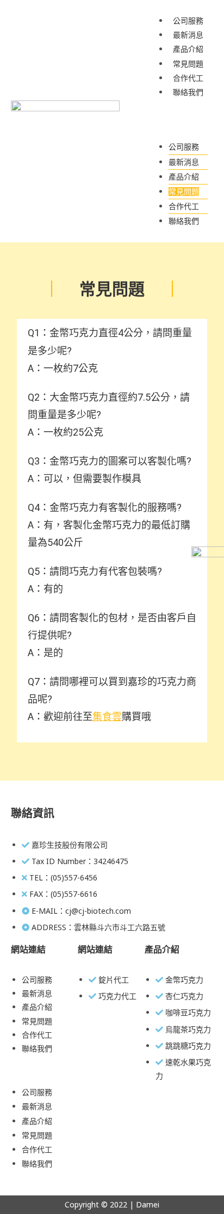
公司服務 (188, 20)
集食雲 (107, 716)
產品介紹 (188, 49)
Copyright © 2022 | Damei (112, 1204)
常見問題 (188, 63)
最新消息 (188, 35)
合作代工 (188, 78)
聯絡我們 (188, 92)
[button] (183, 119)
